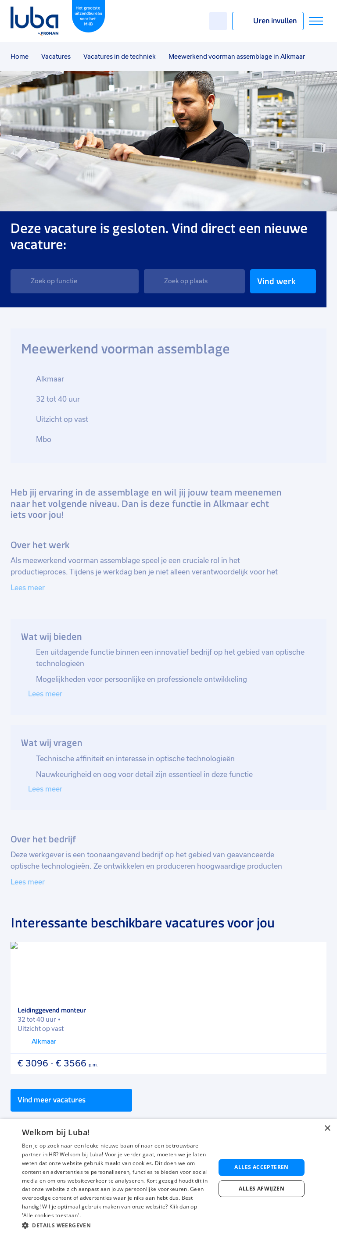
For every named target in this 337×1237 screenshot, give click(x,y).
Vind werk (276, 281)
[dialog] (168, 1178)
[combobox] (75, 281)
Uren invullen (275, 20)
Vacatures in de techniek (119, 56)
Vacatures (56, 56)
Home (20, 56)
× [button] (327, 1128)
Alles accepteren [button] (261, 1167)
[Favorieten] (218, 21)
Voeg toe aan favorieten (314, 954)
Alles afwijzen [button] (261, 1188)
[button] (116, 1225)
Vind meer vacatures (52, 1099)
